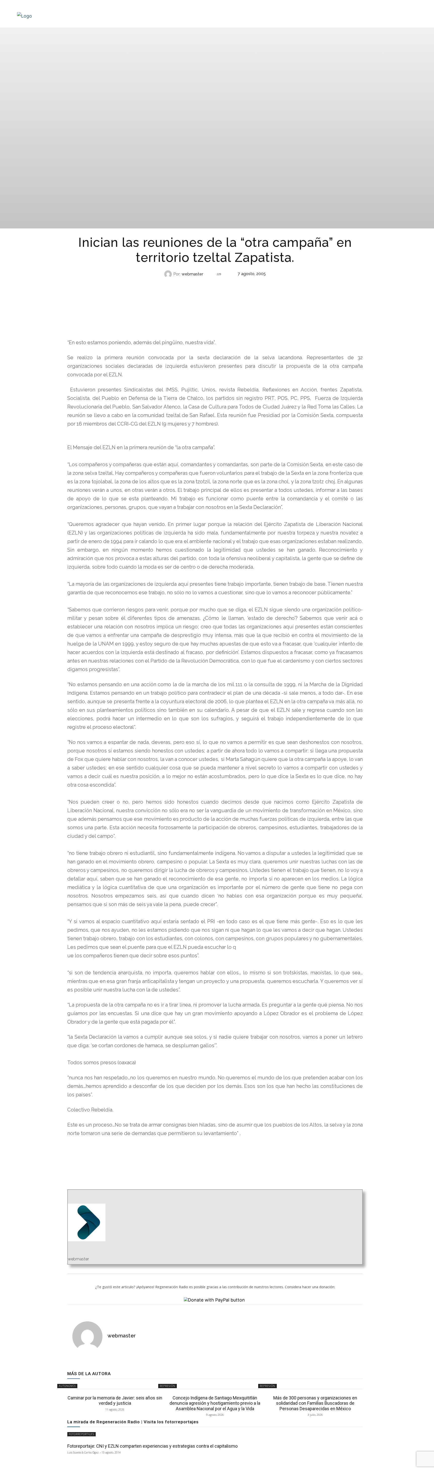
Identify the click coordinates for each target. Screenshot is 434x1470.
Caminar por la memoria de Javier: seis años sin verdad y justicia (115, 1400)
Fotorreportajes (81, 1434)
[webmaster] (168, 274)
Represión (167, 1386)
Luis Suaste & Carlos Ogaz (83, 1452)
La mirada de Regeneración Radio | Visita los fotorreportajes (133, 1421)
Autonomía (214, 284)
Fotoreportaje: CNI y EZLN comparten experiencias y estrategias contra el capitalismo (152, 1446)
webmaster (192, 274)
